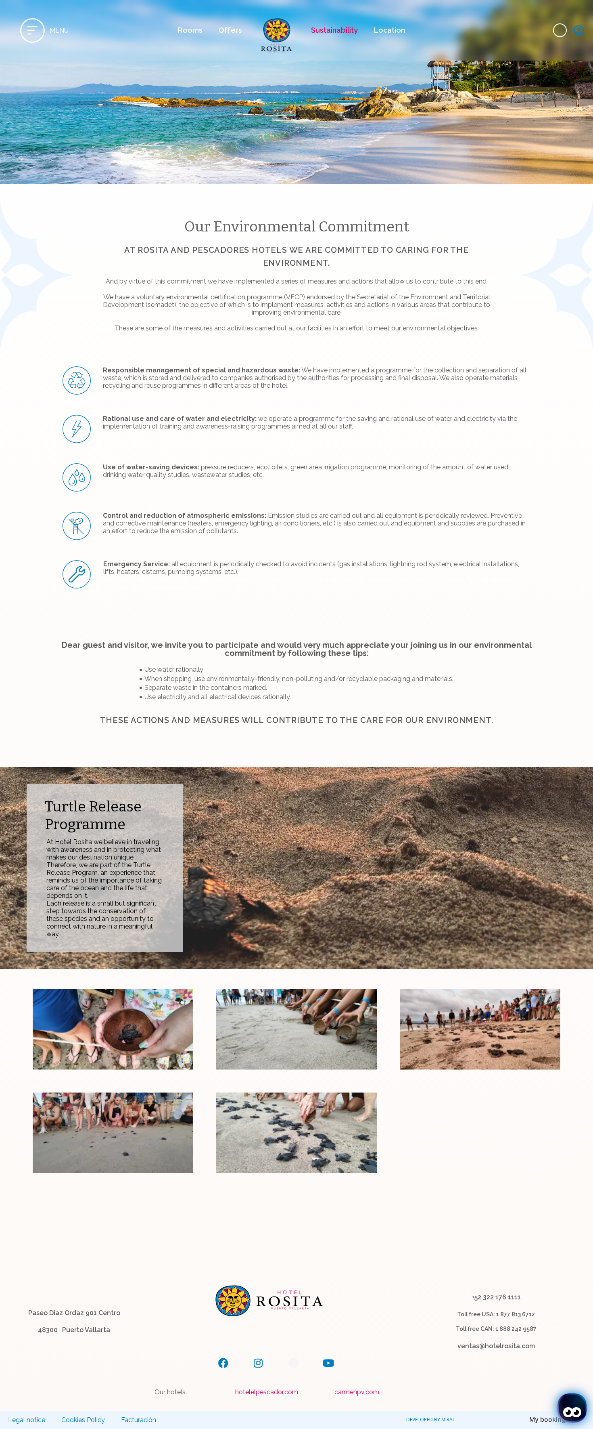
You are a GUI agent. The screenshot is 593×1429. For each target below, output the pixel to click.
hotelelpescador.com (266, 1392)
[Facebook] (223, 1363)
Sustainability (334, 30)
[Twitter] (293, 1363)
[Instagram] (258, 1363)
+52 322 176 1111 (496, 1297)
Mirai (447, 1419)
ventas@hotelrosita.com (496, 1346)
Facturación (138, 1420)
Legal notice (26, 1420)
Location (389, 30)
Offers (230, 30)
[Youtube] (329, 1363)
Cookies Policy (83, 1420)
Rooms (190, 30)
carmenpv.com (356, 1392)
